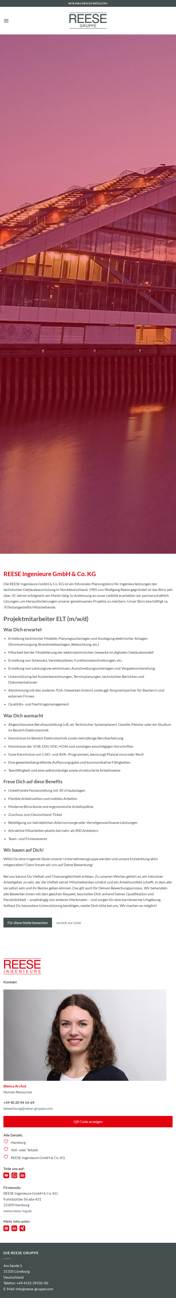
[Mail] (6, 1177)
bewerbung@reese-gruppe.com (28, 1108)
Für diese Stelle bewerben (28, 922)
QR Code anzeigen (88, 1121)
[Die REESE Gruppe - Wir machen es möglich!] (88, 20)
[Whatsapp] (14, 1177)
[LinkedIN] (22, 1177)
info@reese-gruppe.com (34, 1289)
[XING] (22, 1229)
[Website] (6, 1229)
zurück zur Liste (68, 922)
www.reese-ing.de (17, 1211)
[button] (6, 20)
